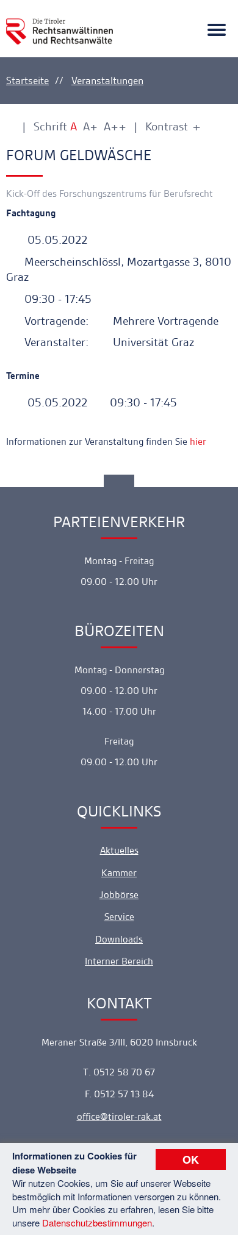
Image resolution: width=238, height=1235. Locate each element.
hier (198, 441)
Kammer (119, 872)
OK (190, 1159)
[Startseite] (59, 24)
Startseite (27, 80)
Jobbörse (119, 894)
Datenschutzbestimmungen (97, 1222)
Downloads (119, 939)
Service (119, 916)
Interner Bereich (119, 961)
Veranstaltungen (107, 80)
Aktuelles (119, 850)
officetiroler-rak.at (119, 1116)
